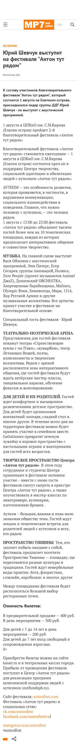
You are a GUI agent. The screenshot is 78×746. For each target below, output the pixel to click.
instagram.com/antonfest (24, 725)
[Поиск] (72, 25)
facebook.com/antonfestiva (26, 716)
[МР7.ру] (39, 25)
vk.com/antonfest (18, 711)
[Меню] (5, 25)
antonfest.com (46, 696)
